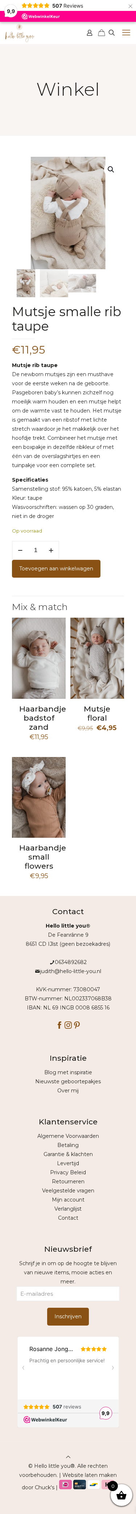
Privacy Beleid (68, 1172)
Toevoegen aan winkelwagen (56, 568)
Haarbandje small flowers (42, 856)
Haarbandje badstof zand (42, 718)
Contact (68, 1218)
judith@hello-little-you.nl (70, 971)
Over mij (68, 1090)
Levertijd (68, 1163)
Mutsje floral (97, 713)
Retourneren (68, 1181)
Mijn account (68, 1199)
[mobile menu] (126, 33)
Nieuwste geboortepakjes (68, 1081)
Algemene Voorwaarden (68, 1136)
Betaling (68, 1145)
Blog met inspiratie (68, 1072)
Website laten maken (89, 1475)
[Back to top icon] (68, 1457)
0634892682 (71, 962)
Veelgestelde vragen (68, 1190)
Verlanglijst (68, 1209)
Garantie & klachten (68, 1154)
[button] (111, 169)
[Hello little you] (19, 33)
